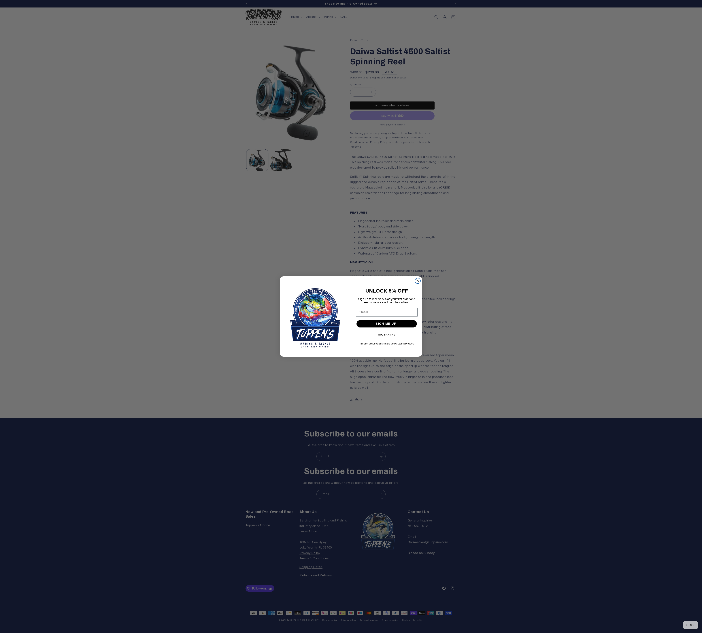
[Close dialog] (417, 281)
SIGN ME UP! (387, 323)
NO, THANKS (386, 335)
